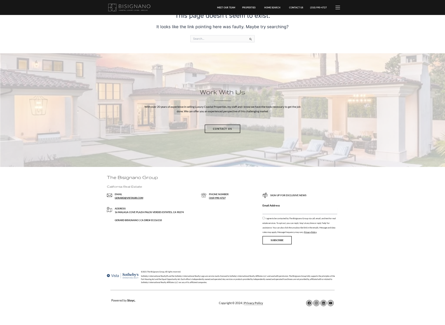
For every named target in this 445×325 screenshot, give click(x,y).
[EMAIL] (109, 195)
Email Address (271, 205)
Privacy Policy (310, 232)
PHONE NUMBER (219, 194)
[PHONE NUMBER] (203, 195)
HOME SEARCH (272, 7)
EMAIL (118, 194)
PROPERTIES (249, 7)
